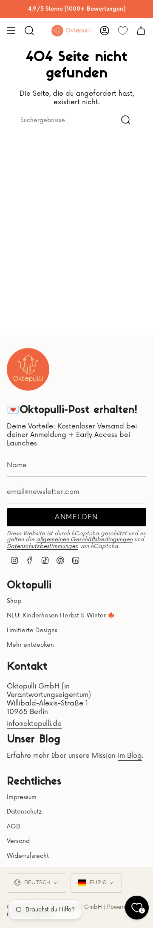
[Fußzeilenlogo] (28, 369)
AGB (13, 826)
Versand (18, 841)
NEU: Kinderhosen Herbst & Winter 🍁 (61, 615)
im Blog (130, 755)
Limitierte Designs (32, 630)
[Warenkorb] (141, 30)
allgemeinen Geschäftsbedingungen (84, 539)
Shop (14, 601)
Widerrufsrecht (28, 855)
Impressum (22, 797)
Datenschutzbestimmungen (42, 546)
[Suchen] (125, 120)
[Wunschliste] (122, 30)
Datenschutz (24, 811)
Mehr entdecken (30, 644)
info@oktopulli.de (34, 724)
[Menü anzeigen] (11, 30)
